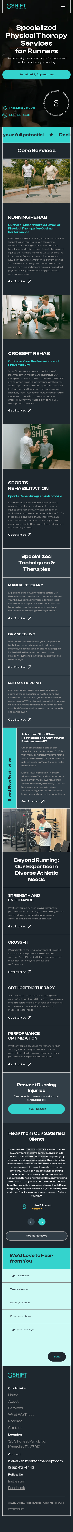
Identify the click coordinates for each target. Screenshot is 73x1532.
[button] (62, 6)
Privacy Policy (16, 1509)
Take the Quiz (36, 1108)
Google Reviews (36, 1235)
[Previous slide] (31, 1221)
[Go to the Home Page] (16, 6)
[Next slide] (41, 1221)
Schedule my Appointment (36, 74)
